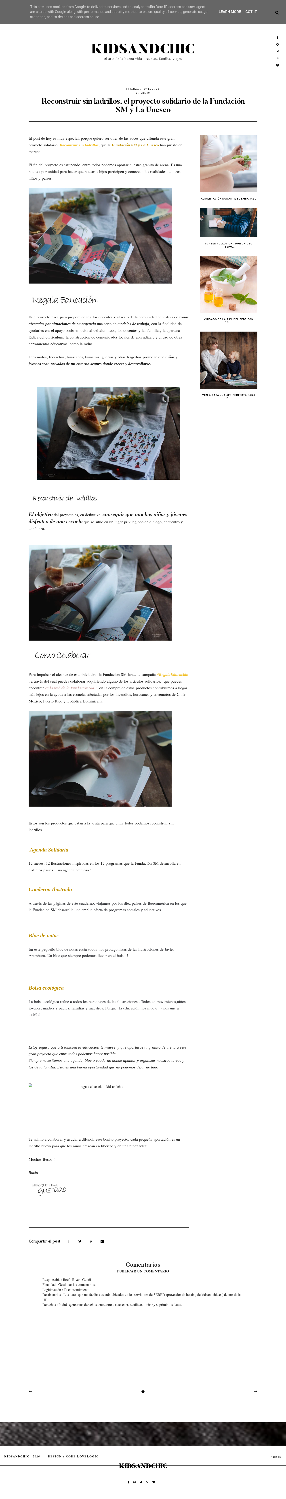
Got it (251, 12)
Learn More (230, 12)
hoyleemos (151, 89)
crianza (132, 89)
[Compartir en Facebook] (69, 1241)
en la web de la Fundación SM (69, 687)
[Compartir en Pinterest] (91, 1241)
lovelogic (88, 1456)
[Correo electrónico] (102, 1241)
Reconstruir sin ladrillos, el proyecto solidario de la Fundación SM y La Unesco (143, 105)
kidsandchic (143, 49)
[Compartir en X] (80, 1241)
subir (276, 1457)
